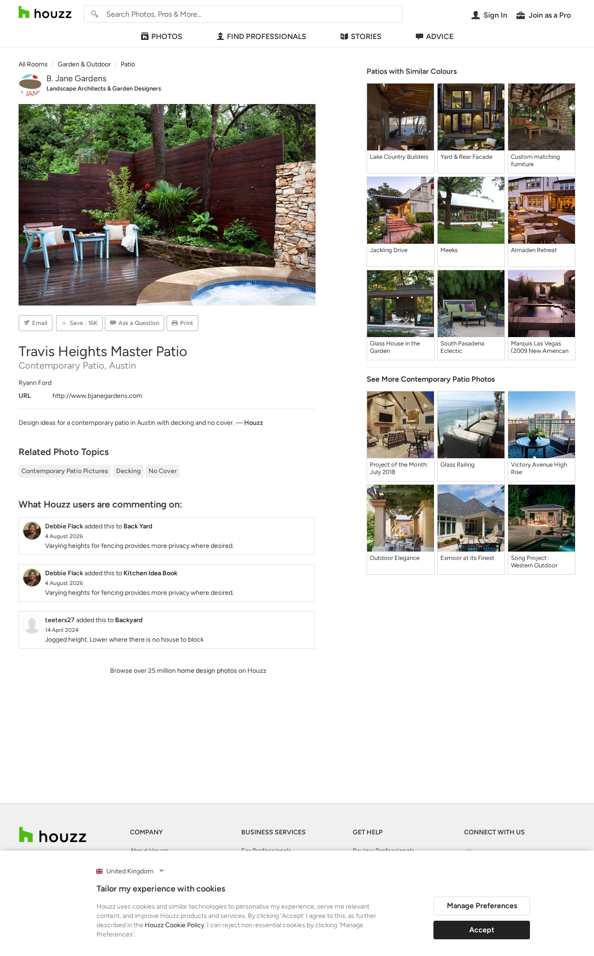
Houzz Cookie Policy (174, 925)
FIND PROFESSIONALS (266, 36)
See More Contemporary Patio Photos (431, 379)
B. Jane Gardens (76, 78)
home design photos (207, 671)
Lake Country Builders (399, 156)
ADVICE (439, 36)
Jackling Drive (388, 250)
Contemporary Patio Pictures (64, 471)
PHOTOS (166, 36)
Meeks (449, 250)
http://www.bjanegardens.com (97, 396)
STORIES (366, 36)
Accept (481, 929)
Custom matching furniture (535, 160)
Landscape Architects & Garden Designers (103, 88)
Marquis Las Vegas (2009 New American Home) (539, 347)
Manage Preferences (482, 905)
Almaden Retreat (534, 250)
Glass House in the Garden (395, 347)
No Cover (162, 471)
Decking (128, 471)
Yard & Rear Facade (466, 156)
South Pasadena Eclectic (462, 347)
